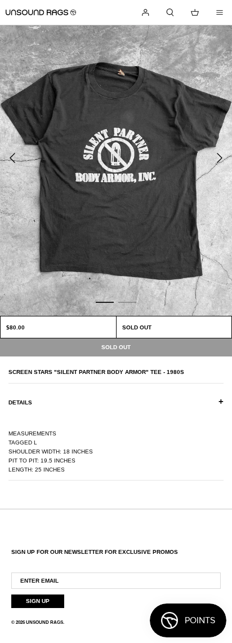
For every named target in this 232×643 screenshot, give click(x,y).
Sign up (38, 601)
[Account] (145, 12)
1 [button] (104, 301)
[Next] (219, 158)
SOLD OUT (136, 327)
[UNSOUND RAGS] (41, 12)
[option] (116, 170)
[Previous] (12, 158)
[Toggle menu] (219, 12)
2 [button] (127, 301)
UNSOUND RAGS (44, 622)
